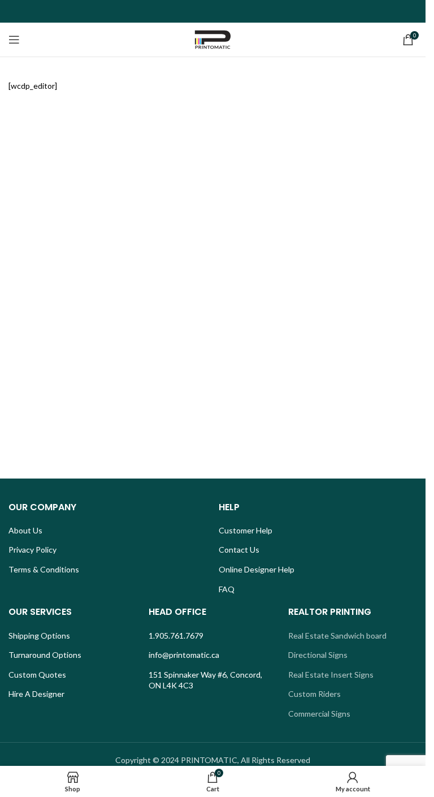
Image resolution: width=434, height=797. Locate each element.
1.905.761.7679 (176, 635)
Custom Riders (314, 694)
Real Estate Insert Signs (331, 674)
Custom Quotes (37, 674)
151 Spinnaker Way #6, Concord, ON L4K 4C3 (205, 680)
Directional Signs (318, 655)
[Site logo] (213, 39)
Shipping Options (39, 635)
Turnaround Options (44, 655)
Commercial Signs (319, 713)
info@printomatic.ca (184, 655)
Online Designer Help (256, 569)
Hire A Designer (36, 694)
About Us (25, 530)
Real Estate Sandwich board (337, 635)
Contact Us (239, 549)
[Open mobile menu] (14, 39)
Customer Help (245, 530)
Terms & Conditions (43, 569)
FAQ (227, 589)
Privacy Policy (32, 549)
